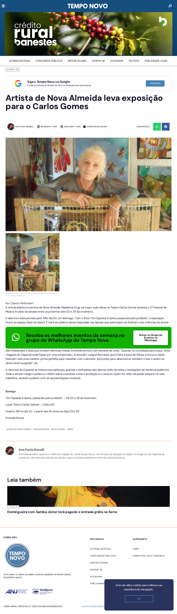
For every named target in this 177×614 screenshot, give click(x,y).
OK (139, 599)
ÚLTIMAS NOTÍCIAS (100, 524)
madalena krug (41, 404)
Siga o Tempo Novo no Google (48, 82)
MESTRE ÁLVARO (99, 538)
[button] (157, 127)
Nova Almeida (58, 404)
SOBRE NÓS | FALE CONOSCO (149, 531)
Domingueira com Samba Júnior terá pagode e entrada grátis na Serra (62, 487)
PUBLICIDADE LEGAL (101, 558)
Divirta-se (12, 69)
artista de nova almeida (18, 404)
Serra (70, 404)
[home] (87, 6)
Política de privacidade (93, 581)
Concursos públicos (103, 531)
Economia (96, 551)
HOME (136, 524)
